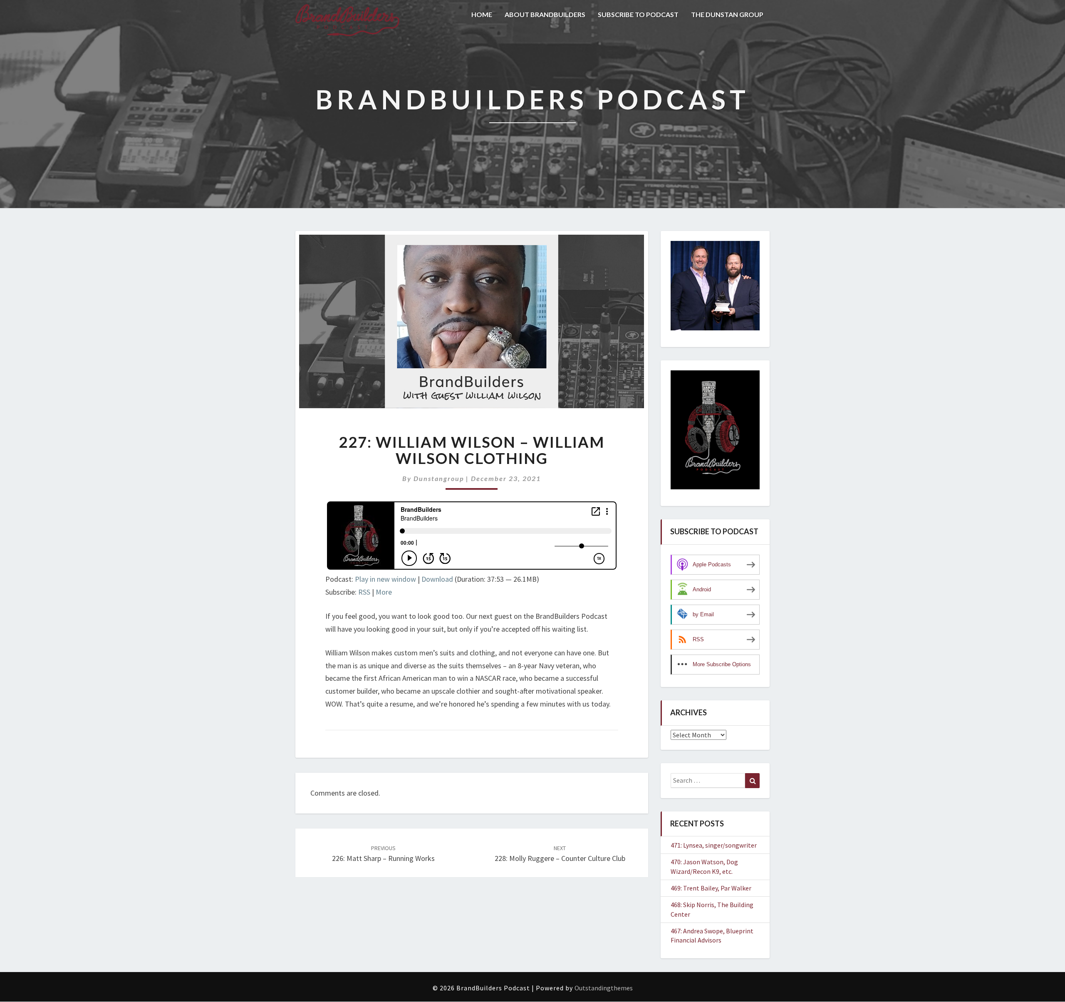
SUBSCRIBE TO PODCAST (638, 14)
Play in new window (385, 579)
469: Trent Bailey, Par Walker (711, 888)
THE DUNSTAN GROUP (727, 14)
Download (437, 579)
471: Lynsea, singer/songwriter (714, 845)
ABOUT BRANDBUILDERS (545, 14)
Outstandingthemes (604, 988)
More (384, 592)
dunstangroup (439, 478)
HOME (481, 14)
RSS (364, 592)
